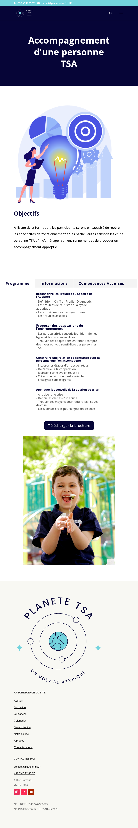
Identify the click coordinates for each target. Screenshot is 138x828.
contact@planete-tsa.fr (27, 766)
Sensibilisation (22, 727)
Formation (20, 707)
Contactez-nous (23, 747)
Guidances (20, 713)
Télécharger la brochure (69, 425)
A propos (19, 740)
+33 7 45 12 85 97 (24, 773)
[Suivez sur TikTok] (24, 792)
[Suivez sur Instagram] (17, 792)
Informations (54, 283)
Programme (17, 283)
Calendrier (20, 720)
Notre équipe (21, 733)
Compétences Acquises (101, 283)
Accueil (18, 700)
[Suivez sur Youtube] (31, 792)
